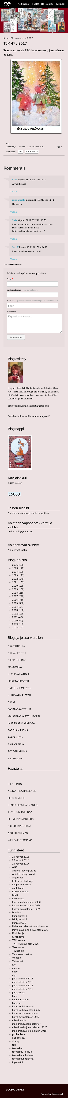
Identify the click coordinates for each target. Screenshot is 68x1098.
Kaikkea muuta (20, 891)
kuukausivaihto (20, 999)
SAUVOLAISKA (16, 744)
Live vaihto (18, 898)
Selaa (36, 3)
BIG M (11, 702)
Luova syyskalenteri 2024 (26, 909)
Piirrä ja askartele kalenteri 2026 (30, 929)
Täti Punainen (15, 758)
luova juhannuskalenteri (25, 1013)
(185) (18, 585)
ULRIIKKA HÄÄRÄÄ (18, 674)
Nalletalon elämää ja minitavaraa (30, 926)
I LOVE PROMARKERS (20, 819)
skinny (15, 1041)
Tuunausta (18, 950)
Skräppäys (18, 936)
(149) (18, 578)
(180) (18, 589)
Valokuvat (17, 961)
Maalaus (17, 912)
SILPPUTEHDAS (17, 660)
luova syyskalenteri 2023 (25, 1016)
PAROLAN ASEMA (18, 730)
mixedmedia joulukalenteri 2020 (29, 1027)
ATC (14, 867)
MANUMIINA (15, 667)
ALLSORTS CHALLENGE (22, 790)
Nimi (10, 279)
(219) (18, 592)
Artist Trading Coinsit (23, 874)
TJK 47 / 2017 (15, 43)
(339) (18, 599)
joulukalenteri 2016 (22, 982)
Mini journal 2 (19, 919)
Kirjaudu (60, 3)
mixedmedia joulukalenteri (26, 1023)
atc (20, 152)
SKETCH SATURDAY (19, 826)
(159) (18, 582)
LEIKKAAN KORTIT (18, 681)
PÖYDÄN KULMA (17, 751)
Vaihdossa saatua (22, 954)
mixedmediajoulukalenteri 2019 (29, 1030)
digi (14, 975)
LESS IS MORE (16, 798)
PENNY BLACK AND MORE (23, 805)
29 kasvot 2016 (20, 860)
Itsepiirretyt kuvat (21, 884)
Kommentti (11, 311)
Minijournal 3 (19, 922)
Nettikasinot (23, 3)
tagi (14, 1044)
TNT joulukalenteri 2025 (25, 943)
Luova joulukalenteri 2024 (26, 905)
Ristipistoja (18, 933)
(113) (18, 613)
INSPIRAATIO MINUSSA (21, 723)
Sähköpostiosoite (22, 290)
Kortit (15, 895)
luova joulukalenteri (22, 1006)
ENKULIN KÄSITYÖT (19, 688)
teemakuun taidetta (22, 1058)
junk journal (18, 992)
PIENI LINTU (15, 783)
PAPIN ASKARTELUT (19, 709)
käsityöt (16, 1003)
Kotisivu (32, 301)
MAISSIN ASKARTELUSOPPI (24, 716)
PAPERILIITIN (15, 737)
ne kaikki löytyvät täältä (20, 531)
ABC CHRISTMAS (18, 833)
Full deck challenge (22, 881)
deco (15, 971)
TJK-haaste (32, 152)
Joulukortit (18, 888)
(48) (17, 617)
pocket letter (19, 1034)
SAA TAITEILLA (16, 646)
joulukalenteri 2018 (22, 985)
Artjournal (17, 877)
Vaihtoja (16, 957)
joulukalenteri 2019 (22, 989)
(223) (18, 575)
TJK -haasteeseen (36, 50)
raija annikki (18, 200)
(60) (17, 620)
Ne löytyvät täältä (17, 549)
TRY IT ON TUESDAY (20, 812)
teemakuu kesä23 (22, 1051)
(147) (18, 606)
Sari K (15, 247)
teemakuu (17, 1048)
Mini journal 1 (19, 915)
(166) (18, 571)
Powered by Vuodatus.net (52, 1093)
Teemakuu (18, 947)
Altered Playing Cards (24, 870)
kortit (15, 996)
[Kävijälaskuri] (14, 493)
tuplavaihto (18, 1062)
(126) (18, 564)
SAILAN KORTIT (17, 653)
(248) (18, 596)
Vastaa (13, 191)
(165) (18, 624)
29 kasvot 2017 (20, 863)
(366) (18, 603)
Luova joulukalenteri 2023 (26, 902)
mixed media (19, 1020)
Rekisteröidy (47, 3)
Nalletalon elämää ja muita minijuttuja (28, 513)
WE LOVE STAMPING (20, 840)
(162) (18, 610)
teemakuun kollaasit (23, 1055)
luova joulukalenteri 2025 (26, 1010)
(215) (18, 568)
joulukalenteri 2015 (22, 978)
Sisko (14, 220)
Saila (14, 179)
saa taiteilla (18, 1037)
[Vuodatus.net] (15, 1089)
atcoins (16, 968)
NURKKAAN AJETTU (19, 695)
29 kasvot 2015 (20, 856)
